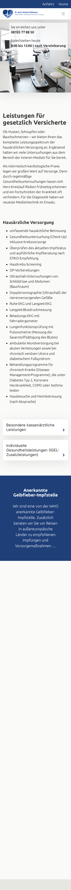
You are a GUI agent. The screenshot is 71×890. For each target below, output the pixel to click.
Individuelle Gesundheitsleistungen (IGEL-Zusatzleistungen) (32, 450)
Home (63, 4)
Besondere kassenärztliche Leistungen (30, 427)
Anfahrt (48, 4)
